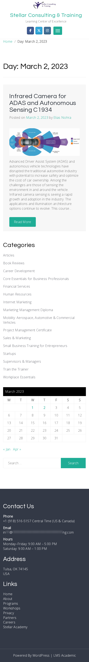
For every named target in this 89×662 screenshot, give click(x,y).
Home (7, 41)
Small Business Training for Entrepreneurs (35, 345)
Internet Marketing (17, 302)
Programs (10, 603)
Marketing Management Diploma (28, 310)
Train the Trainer (16, 369)
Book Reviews (14, 263)
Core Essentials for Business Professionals (36, 278)
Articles (8, 255)
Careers (9, 622)
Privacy (8, 613)
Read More (22, 222)
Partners (9, 617)
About (7, 598)
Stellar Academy (15, 627)
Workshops (11, 608)
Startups (9, 353)
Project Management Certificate (27, 330)
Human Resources (17, 294)
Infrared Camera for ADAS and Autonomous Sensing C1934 (42, 103)
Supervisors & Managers (22, 361)
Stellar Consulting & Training (46, 15)
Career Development (19, 271)
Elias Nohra (62, 117)
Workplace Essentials (19, 377)
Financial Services (16, 286)
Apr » (17, 449)
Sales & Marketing (17, 338)
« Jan (7, 449)
